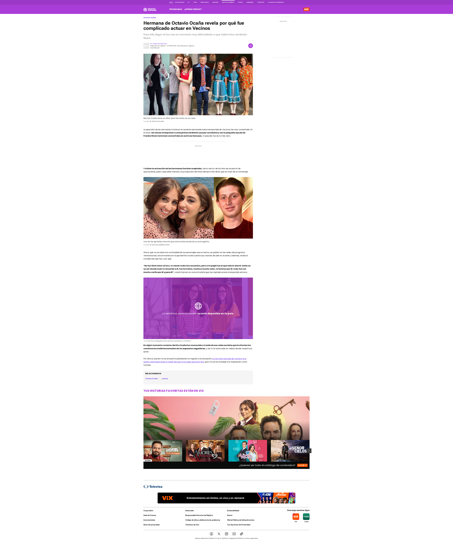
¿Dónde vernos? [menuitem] (192, 9)
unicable (215, 2)
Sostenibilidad (233, 511)
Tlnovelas (260, 2)
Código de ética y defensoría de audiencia (202, 520)
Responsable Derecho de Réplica (199, 515)
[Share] (250, 45)
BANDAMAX (250, 2)
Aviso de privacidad (151, 525)
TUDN (195, 2)
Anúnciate (189, 511)
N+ (188, 2)
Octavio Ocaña (149, 18)
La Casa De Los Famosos (276, 2)
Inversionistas (149, 520)
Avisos (229, 515)
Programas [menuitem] (175, 9)
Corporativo (148, 511)
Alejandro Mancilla (160, 44)
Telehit (240, 2)
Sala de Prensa (149, 515)
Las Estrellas (179, 2)
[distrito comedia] (149, 9)
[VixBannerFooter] (226, 498)
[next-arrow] (309, 450)
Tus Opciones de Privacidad (238, 525)
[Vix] (306, 9)
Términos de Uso (192, 525)
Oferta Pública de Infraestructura (240, 520)
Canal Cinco (204, 2)
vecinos (165, 379)
